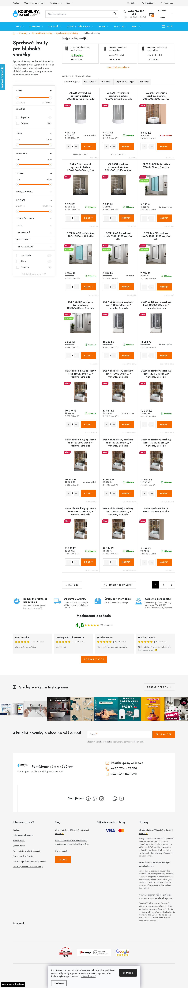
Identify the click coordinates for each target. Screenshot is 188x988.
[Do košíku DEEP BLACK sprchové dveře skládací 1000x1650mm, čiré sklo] (88, 355)
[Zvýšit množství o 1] (76, 146)
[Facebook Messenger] (108, 798)
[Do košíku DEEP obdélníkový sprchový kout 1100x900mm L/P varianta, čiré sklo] (126, 424)
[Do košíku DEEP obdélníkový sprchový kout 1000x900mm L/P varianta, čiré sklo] (164, 355)
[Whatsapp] (115, 798)
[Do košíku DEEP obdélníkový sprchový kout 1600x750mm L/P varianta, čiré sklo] (126, 562)
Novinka (36, 267)
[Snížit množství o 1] (68, 146)
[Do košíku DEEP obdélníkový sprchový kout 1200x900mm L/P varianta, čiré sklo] (88, 493)
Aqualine (36, 117)
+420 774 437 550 (135, 12)
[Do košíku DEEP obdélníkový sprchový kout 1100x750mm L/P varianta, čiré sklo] (88, 424)
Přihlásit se (164, 734)
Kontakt (16, 3)
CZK (132, 3)
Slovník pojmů (56, 3)
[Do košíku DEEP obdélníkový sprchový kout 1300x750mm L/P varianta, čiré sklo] (126, 493)
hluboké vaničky (44, 61)
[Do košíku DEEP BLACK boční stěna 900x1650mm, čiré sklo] (88, 286)
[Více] (167, 26)
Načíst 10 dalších (120, 585)
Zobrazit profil (157, 687)
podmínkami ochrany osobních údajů (129, 741)
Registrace (168, 3)
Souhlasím (128, 972)
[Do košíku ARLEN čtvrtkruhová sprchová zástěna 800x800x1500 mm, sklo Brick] (88, 146)
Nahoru (73, 585)
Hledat (114, 14)
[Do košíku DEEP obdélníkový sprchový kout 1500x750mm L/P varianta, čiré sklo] (88, 562)
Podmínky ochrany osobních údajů (28, 866)
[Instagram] (101, 798)
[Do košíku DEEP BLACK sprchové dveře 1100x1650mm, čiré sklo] (126, 286)
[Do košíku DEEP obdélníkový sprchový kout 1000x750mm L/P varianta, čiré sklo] (126, 355)
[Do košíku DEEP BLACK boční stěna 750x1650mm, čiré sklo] (164, 218)
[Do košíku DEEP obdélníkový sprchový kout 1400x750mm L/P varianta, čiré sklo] (164, 493)
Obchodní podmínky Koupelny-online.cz (30, 861)
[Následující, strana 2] (163, 584)
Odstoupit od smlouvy (13, 984)
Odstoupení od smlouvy (34, 3)
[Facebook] (88, 798)
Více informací (88, 976)
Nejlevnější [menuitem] (90, 82)
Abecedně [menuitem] (143, 82)
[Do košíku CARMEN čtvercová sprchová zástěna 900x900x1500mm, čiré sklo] (164, 146)
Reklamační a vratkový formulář (26, 851)
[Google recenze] (122, 952)
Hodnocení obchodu (94, 615)
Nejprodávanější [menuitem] (125, 82)
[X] (95, 798)
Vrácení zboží (19, 845)
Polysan (36, 123)
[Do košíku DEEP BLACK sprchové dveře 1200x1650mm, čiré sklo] (164, 286)
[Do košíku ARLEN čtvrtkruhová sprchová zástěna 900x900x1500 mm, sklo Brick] (126, 146)
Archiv (62, 859)
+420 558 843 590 (124, 774)
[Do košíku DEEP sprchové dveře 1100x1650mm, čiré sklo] (164, 562)
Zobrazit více (94, 659)
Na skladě (36, 255)
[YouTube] (121, 798)
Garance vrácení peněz (23, 856)
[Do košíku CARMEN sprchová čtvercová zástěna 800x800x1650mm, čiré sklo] (126, 218)
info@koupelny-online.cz (127, 763)
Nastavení (59, 983)
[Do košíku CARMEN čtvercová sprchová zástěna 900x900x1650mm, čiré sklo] (88, 218)
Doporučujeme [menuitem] (72, 82)
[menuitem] (20, 26)
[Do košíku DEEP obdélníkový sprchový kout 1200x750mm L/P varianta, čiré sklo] (164, 424)
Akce (36, 261)
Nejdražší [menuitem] (106, 82)
